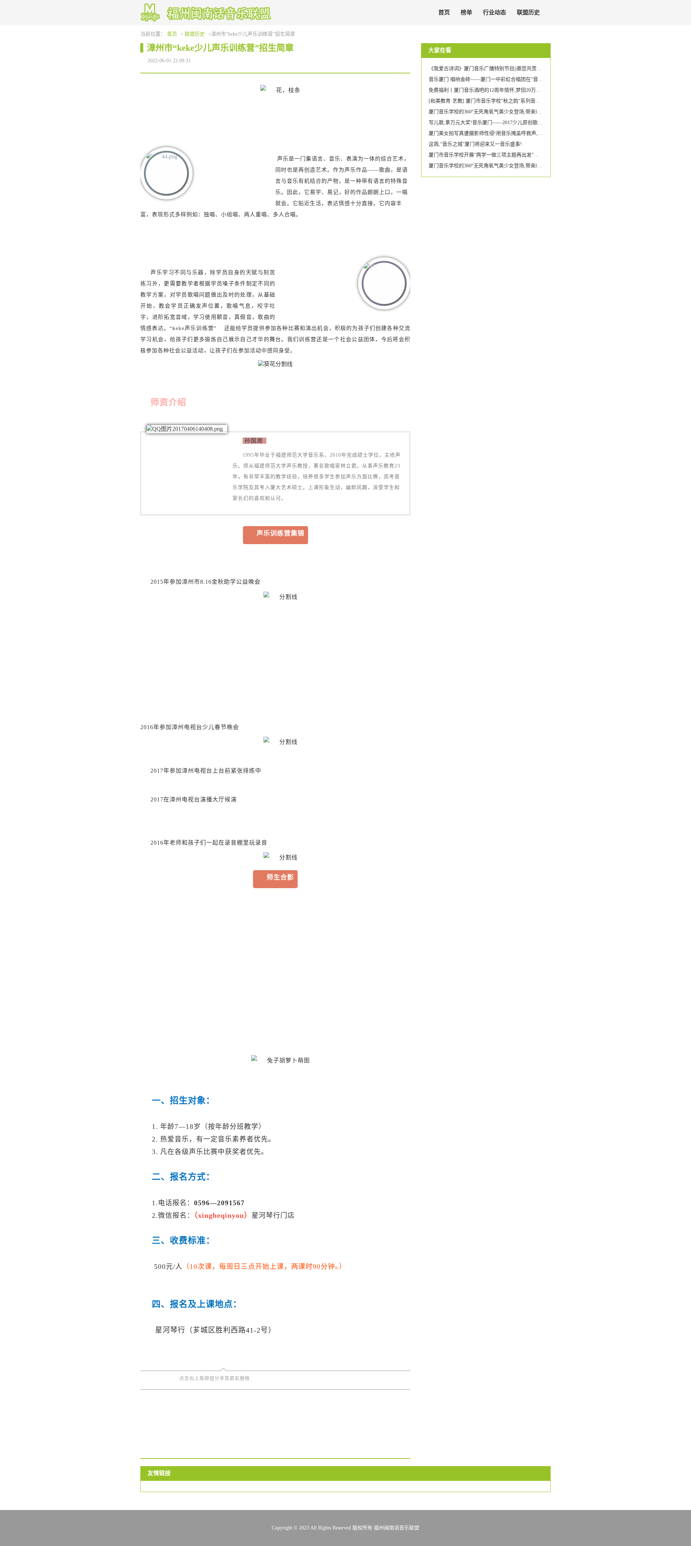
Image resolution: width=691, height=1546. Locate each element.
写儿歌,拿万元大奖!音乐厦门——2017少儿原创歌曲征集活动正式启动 (506, 122)
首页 (444, 12)
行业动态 (494, 12)
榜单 (466, 12)
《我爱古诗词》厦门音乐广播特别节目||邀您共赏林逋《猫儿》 (498, 68)
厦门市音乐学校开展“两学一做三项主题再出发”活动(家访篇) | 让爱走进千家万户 (518, 155)
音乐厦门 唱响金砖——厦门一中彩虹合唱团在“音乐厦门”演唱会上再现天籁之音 (517, 79)
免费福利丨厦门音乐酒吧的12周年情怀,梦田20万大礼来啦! (493, 90)
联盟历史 (528, 12)
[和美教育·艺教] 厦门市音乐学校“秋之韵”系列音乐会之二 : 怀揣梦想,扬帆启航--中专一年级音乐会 (537, 101)
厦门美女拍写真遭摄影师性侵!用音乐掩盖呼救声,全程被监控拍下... (503, 133)
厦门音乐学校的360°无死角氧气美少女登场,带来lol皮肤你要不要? (501, 111)
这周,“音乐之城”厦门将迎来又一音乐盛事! (475, 144)
